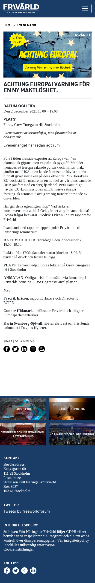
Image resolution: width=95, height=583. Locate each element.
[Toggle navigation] (85, 8)
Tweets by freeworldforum (26, 511)
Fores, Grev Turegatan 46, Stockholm (31, 125)
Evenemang (26, 25)
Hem (6, 25)
